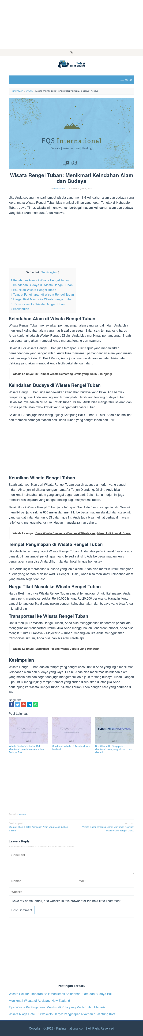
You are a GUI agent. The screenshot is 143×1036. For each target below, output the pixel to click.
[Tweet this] (17, 704)
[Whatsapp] (35, 704)
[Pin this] (23, 704)
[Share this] (11, 704)
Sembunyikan (50, 272)
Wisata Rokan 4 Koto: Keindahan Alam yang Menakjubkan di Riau (38, 826)
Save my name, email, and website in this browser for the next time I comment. (66, 900)
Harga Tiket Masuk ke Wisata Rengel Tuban (42, 299)
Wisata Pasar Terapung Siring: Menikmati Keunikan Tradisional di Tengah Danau (108, 826)
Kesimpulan (20, 308)
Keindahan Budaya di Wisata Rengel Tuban (42, 284)
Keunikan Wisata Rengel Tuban (33, 289)
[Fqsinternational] (71, 63)
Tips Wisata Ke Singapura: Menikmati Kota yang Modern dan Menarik (113, 749)
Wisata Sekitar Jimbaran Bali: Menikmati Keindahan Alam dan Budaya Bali (26, 749)
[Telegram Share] (29, 704)
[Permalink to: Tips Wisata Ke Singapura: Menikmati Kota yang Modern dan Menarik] (114, 730)
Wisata (22, 814)
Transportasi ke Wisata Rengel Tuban (38, 304)
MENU (128, 79)
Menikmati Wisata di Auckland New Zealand (71, 747)
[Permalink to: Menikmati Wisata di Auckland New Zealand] (71, 730)
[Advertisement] (71, 24)
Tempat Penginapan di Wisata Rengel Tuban (42, 294)
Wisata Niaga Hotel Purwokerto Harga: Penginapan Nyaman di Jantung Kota (62, 1014)
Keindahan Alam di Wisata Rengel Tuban (40, 280)
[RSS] (71, 52)
